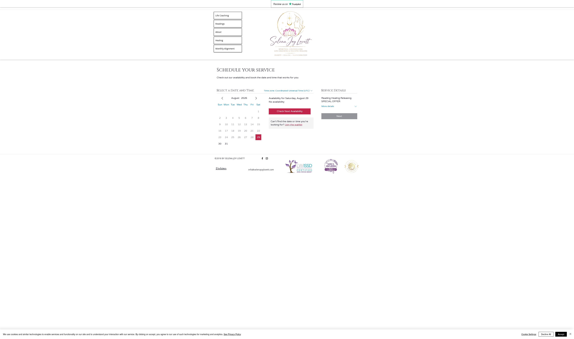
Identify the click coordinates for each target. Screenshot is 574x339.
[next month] (256, 98)
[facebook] (262, 158)
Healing (219, 40)
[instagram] (266, 158)
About (218, 32)
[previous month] (222, 98)
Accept (561, 334)
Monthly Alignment (225, 48)
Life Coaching (222, 15)
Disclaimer (221, 168)
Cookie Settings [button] (528, 334)
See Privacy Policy (232, 334)
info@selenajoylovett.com (261, 169)
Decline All (546, 334)
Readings (220, 23)
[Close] (570, 334)
